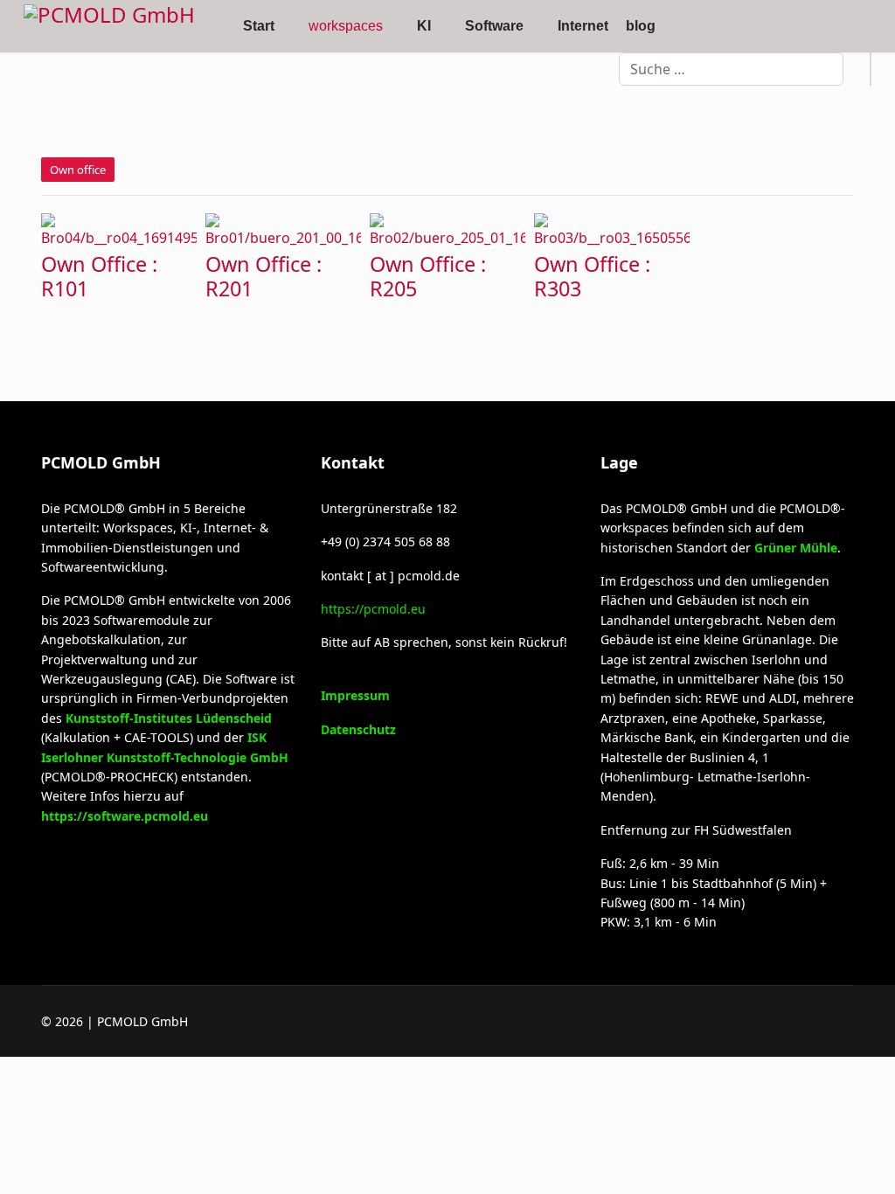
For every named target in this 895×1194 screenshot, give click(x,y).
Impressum (355, 695)
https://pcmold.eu (373, 608)
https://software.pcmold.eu (124, 816)
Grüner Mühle (795, 547)
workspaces (346, 25)
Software (494, 25)
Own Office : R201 (263, 276)
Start (258, 25)
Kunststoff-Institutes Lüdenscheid (169, 718)
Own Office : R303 (592, 276)
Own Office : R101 (99, 276)
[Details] (120, 229)
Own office (78, 169)
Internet (583, 25)
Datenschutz (358, 729)
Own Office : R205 (428, 276)
